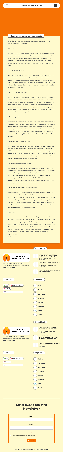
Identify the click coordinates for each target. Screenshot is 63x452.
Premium (7, 288)
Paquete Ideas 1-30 (17, 285)
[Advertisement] (31, 22)
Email (31, 424)
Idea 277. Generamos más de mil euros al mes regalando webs (49, 271)
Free (6, 285)
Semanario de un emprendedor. (13, 292)
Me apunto (31, 440)
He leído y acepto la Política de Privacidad (23, 435)
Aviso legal (17, 449)
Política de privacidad (37, 449)
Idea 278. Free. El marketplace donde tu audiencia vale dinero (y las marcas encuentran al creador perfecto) (49, 264)
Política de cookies (26, 449)
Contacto (45, 449)
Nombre (31, 416)
